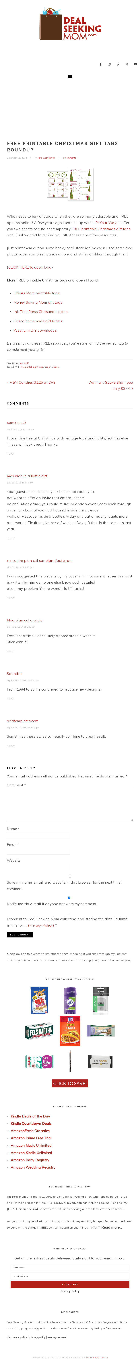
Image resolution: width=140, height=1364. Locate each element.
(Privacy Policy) (41, 925)
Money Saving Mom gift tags (38, 302)
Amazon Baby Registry (30, 1160)
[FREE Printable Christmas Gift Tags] (70, 185)
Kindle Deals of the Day (30, 1116)
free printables (51, 367)
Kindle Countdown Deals (31, 1123)
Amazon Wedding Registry (33, 1167)
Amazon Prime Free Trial (31, 1138)
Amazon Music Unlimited (31, 1145)
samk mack (16, 422)
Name (13, 829)
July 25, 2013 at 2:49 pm (20, 482)
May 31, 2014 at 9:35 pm (20, 567)
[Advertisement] (70, 108)
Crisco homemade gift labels (38, 321)
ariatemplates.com (22, 721)
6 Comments (69, 158)
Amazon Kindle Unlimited (31, 1153)
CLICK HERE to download (30, 267)
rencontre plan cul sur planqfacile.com (39, 560)
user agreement (57, 1337)
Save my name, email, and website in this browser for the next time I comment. (64, 885)
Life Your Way (104, 223)
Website (14, 860)
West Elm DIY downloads (35, 330)
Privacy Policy (70, 1291)
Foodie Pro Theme (97, 1358)
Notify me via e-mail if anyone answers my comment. (52, 904)
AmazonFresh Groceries (30, 1131)
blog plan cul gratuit (24, 620)
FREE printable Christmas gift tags (101, 229)
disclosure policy (17, 1337)
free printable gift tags (32, 367)
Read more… (111, 1227)
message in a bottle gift (27, 476)
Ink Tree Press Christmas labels (41, 311)
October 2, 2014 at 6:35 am (21, 627)
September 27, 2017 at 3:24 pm (23, 727)
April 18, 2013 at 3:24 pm (20, 429)
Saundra (14, 673)
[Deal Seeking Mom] (70, 41)
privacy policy (37, 1337)
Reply (11, 454)
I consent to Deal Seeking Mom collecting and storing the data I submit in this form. (67, 922)
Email (13, 844)
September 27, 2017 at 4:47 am (23, 680)
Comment (16, 785)
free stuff (24, 363)
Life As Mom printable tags (37, 293)
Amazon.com (113, 1328)
